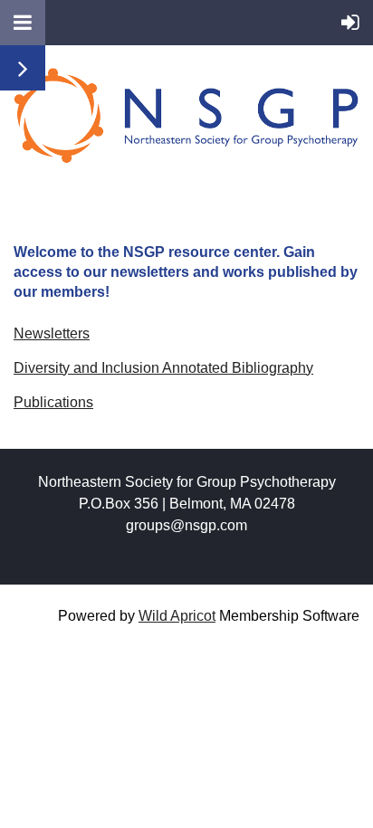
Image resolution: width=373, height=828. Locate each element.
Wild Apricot (177, 615)
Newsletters (52, 333)
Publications (53, 402)
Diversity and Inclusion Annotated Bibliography (163, 368)
